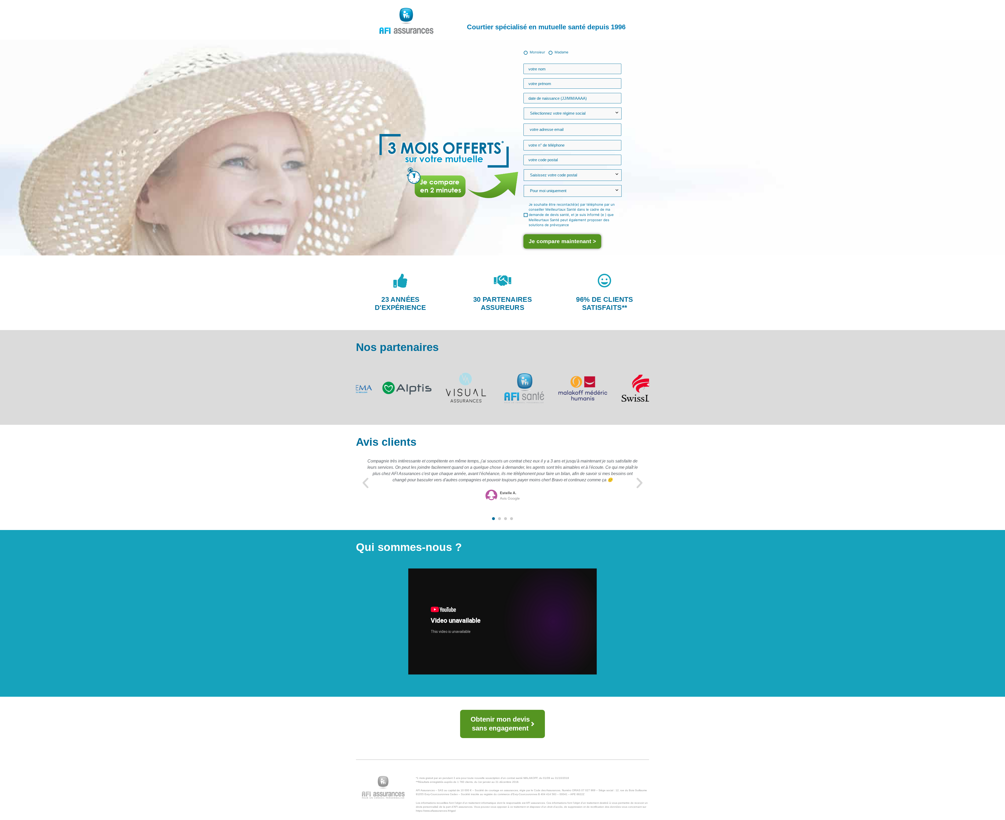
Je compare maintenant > (562, 241)
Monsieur (537, 52)
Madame (561, 52)
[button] (361, 388)
